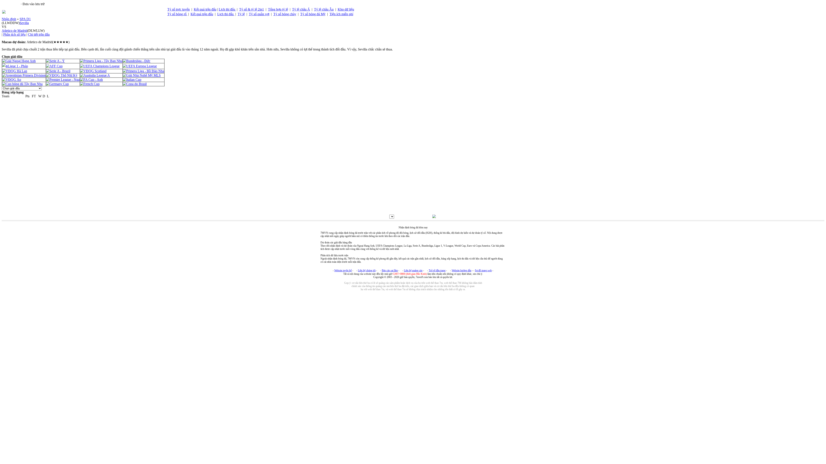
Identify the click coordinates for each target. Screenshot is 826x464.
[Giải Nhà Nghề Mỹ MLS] (142, 75)
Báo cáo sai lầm (390, 270)
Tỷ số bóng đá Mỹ (312, 14)
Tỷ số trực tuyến (178, 9)
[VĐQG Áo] (11, 79)
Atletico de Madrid (14, 30)
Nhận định (9, 19)
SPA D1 (25, 19)
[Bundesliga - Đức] (136, 61)
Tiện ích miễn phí (341, 14)
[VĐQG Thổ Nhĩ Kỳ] (61, 75)
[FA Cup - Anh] (91, 79)
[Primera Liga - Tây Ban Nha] (101, 61)
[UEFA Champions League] (100, 66)
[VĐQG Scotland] (93, 71)
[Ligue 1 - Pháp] (15, 66)
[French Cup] (90, 84)
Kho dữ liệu (346, 9)
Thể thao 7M (11, 4)
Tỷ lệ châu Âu (324, 9)
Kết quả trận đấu (205, 9)
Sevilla (24, 23)
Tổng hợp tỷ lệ (278, 9)
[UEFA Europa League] (140, 66)
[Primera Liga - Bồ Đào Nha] (143, 71)
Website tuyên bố (343, 270)
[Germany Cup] (57, 84)
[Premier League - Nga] (63, 79)
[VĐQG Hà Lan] (14, 71)
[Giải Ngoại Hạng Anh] (19, 61)
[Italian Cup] (132, 79)
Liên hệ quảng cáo (413, 270)
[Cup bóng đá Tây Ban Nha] (22, 84)
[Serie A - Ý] (55, 61)
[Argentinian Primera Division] (24, 75)
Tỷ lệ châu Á (301, 9)
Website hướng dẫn (461, 270)
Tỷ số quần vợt (259, 14)
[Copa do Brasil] (135, 84)
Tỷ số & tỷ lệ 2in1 (251, 9)
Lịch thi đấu (227, 9)
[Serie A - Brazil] (58, 71)
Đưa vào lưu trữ (34, 4)
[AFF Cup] (54, 66)
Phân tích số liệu (14, 34)
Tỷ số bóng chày (284, 14)
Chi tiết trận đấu (39, 34)
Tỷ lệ (241, 14)
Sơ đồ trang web (483, 270)
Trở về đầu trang (437, 270)
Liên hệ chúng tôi (367, 270)
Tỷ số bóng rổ (177, 14)
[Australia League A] (95, 75)
